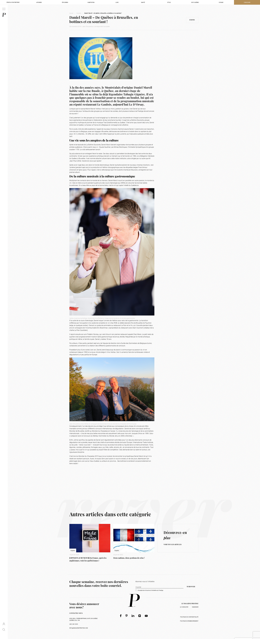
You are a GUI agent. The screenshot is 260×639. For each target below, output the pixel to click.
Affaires (39, 2)
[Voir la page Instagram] (139, 615)
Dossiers (78, 13)
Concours (247, 2)
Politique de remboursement (189, 621)
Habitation (91, 2)
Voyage (221, 2)
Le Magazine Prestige (189, 603)
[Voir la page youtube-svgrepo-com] (146, 615)
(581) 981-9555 (73, 624)
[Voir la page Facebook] (120, 615)
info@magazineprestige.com (78, 628)
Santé (143, 2)
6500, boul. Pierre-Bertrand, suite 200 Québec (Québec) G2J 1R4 (83, 619)
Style (169, 2)
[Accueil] (4, 15)
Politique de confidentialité (189, 617)
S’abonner (195, 607)
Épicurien (65, 2)
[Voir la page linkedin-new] (133, 615)
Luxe (117, 2)
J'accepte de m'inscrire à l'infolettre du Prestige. (150, 590)
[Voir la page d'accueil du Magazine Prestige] (134, 600)
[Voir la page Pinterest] (126, 615)
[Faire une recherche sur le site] (4, 629)
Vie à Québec (195, 2)
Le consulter (184, 607)
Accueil (71, 13)
